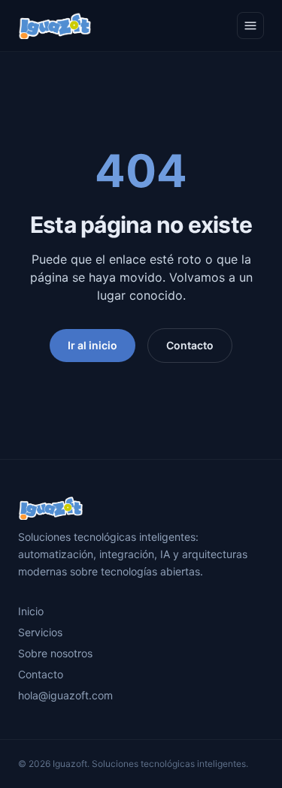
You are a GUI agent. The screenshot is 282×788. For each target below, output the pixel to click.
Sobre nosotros (55, 653)
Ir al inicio (92, 345)
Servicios (40, 632)
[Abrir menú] (250, 25)
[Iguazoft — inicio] (55, 25)
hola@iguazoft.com (65, 695)
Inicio (31, 611)
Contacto (190, 345)
